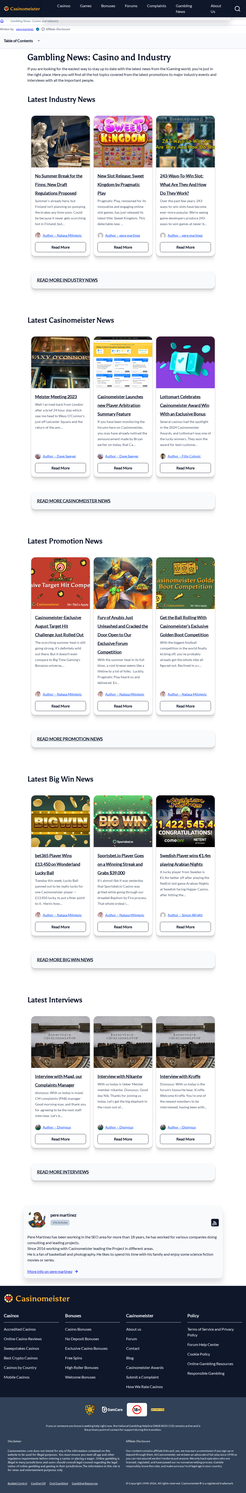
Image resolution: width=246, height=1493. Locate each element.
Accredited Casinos (20, 1329)
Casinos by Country (20, 1367)
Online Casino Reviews (23, 1338)
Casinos (63, 5)
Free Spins (73, 1358)
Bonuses (108, 5)
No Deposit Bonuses (82, 1338)
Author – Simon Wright (185, 915)
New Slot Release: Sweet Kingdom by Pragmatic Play (121, 184)
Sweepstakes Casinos (21, 1348)
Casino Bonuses (78, 1329)
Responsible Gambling (205, 1373)
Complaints (156, 5)
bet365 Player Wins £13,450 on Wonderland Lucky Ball (57, 864)
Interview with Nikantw (120, 1076)
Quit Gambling (58, 1483)
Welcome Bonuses (80, 1377)
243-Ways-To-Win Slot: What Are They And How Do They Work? (183, 184)
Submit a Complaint (142, 1377)
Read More (68, 247)
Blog (130, 1358)
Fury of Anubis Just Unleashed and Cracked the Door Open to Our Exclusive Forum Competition (123, 635)
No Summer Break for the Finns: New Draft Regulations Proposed (58, 184)
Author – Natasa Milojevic (62, 235)
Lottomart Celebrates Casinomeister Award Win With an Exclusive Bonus (184, 405)
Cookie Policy (198, 1354)
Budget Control (17, 1483)
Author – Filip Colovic (184, 456)
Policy (193, 1315)
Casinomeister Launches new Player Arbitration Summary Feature (120, 405)
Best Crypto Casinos (21, 1358)
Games (86, 5)
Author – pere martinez (122, 235)
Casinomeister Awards (145, 1367)
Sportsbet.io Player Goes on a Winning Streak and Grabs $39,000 (121, 864)
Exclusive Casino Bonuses (86, 1348)
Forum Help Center (203, 1344)
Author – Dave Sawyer (59, 456)
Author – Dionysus (57, 1127)
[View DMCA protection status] (157, 1409)
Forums (131, 5)
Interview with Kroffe (180, 1076)
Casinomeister (140, 1315)
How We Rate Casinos (144, 1386)
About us (133, 1329)
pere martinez (25, 29)
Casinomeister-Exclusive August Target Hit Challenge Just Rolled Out (59, 626)
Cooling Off (38, 1483)
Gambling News (184, 8)
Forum (131, 1338)
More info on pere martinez (49, 1271)
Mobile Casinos (17, 1377)
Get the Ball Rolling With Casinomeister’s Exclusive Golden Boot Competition (184, 626)
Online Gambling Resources (210, 1363)
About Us (216, 8)
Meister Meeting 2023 (56, 396)
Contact (133, 1348)
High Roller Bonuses (81, 1367)
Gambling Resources (85, 1483)
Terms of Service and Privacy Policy (210, 1332)
